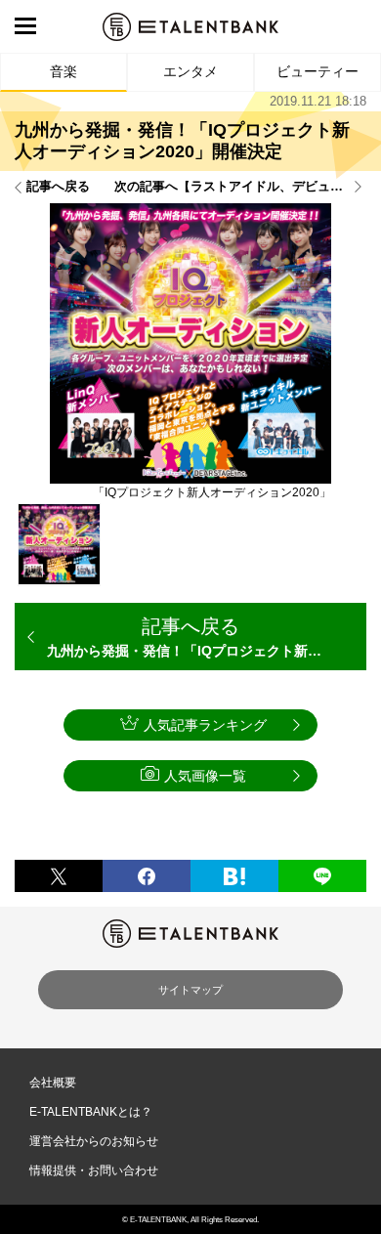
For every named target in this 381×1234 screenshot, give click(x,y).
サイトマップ (190, 990)
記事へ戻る (58, 187)
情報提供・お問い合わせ (93, 1170)
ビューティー (317, 71)
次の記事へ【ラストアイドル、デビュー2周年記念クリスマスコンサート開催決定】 (240, 187)
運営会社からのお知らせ (93, 1141)
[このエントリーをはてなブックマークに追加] (234, 876)
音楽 (63, 71)
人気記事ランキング (205, 725)
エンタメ (190, 71)
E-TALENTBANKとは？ (90, 1112)
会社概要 (52, 1082)
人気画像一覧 (205, 776)
